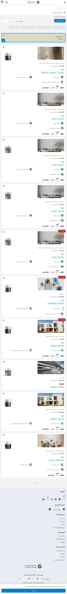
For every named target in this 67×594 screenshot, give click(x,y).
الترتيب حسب (18, 21)
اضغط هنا (27, 586)
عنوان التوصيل (57, 12)
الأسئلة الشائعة (61, 539)
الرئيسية (62, 556)
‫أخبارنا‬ (63, 524)
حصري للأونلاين (60, 550)
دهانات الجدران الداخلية (58, 27)
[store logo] (33, 2)
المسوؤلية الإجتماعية (59, 527)
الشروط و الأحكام (27, 582)
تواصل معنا (61, 535)
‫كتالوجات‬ (62, 553)
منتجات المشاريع (14, 27)
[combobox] (33, 8)
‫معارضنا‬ (62, 521)
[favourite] (4, 47)
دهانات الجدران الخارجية (43, 27)
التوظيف (62, 542)
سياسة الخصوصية (39, 582)
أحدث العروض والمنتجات (28, 27)
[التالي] (31, 483)
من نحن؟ (62, 518)
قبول (33, 590)
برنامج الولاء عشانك (59, 559)
